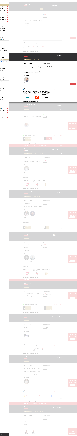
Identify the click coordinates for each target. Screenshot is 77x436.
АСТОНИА (3, 97)
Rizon (2, 90)
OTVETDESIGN (3, 48)
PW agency (3, 6)
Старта (3, 17)
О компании (26, 59)
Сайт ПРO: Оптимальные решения (4, 77)
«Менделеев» (4, 19)
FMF (2, 70)
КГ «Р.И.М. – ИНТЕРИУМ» (4, 26)
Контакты (38, 59)
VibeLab (3, 99)
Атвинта (3, 79)
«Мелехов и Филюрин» (4, 50)
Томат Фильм (3, 112)
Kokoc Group (3, 8)
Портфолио (30, 59)
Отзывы (35, 153)
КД (2, 37)
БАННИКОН (3, 68)
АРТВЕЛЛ (3, 57)
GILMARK (3, 10)
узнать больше (45, 17)
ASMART (3, 88)
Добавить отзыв (60, 55)
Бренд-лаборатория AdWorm (4, 41)
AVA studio (3, 117)
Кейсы (34, 59)
